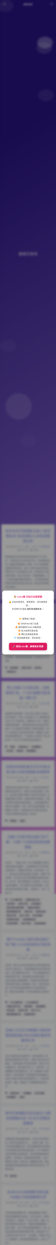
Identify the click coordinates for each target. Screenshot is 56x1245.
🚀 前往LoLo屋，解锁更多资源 (28, 646)
